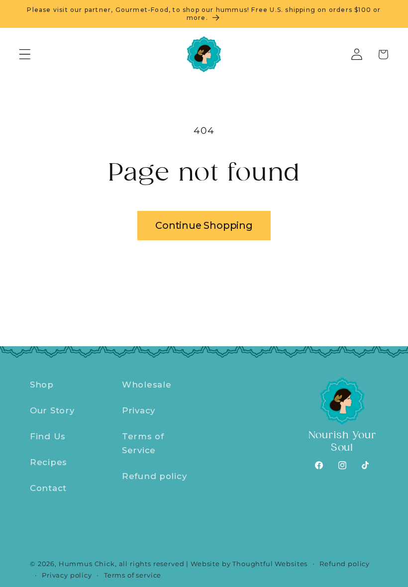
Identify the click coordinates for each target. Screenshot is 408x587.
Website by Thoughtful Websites (249, 564)
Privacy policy (67, 575)
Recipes (48, 462)
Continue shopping (204, 225)
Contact (48, 488)
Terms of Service (143, 443)
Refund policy (154, 476)
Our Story (52, 410)
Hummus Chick (87, 564)
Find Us (48, 436)
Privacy (138, 410)
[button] (25, 54)
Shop (42, 385)
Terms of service (132, 575)
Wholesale (146, 385)
